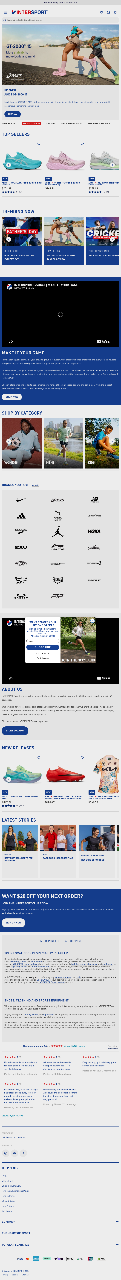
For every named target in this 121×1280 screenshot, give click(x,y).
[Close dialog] (92, 621)
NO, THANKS (42, 654)
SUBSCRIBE (43, 647)
